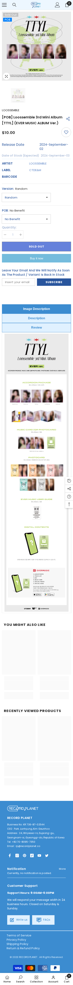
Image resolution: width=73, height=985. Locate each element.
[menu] (4, 5)
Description (36, 318)
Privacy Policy (16, 940)
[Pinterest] (24, 855)
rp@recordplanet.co (28, 846)
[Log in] (57, 4)
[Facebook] (9, 855)
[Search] (14, 5)
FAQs (46, 920)
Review (36, 327)
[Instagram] (17, 855)
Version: (14, 189)
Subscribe (54, 282)
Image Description (36, 309)
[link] (18, 685)
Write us (21, 920)
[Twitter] (46, 855)
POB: (13, 210)
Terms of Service (19, 935)
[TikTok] (31, 855)
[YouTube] (39, 855)
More (62, 869)
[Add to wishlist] (66, 132)
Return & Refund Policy (23, 948)
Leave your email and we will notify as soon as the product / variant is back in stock (36, 272)
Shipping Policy (17, 944)
